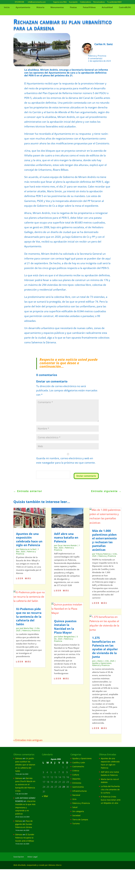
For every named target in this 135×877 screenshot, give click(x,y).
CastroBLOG (125, 7)
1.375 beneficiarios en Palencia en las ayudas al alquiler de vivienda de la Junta (105, 647)
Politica (40, 477)
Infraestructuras (79, 791)
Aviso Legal (32, 856)
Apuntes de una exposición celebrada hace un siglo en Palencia (29, 539)
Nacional (76, 795)
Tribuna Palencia (103, 554)
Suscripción (73, 2)
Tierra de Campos (80, 819)
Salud (74, 807)
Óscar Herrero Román (67, 545)
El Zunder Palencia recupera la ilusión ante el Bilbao (24, 837)
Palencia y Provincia (97, 55)
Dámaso (18, 758)
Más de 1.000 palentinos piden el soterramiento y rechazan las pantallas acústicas (104, 540)
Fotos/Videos (89, 7)
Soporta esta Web (60, 2)
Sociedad (76, 815)
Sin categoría (78, 811)
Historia (40, 7)
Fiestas (73, 7)
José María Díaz (26, 628)
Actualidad (107, 7)
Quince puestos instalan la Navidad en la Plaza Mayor (65, 626)
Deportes (76, 779)
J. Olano (99, 661)
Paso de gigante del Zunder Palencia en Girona (24, 824)
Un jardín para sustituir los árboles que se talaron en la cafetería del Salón (25, 764)
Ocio (74, 799)
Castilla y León (78, 762)
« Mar (45, 796)
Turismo (76, 823)
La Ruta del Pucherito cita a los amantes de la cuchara (110, 789)
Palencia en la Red (28, 549)
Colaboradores (85, 2)
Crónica (75, 770)
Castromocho (78, 766)
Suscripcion (18, 856)
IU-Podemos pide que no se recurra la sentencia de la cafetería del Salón (28, 616)
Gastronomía (78, 787)
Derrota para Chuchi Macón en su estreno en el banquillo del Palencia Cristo (25, 784)
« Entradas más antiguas (27, 740)
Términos (48, 477)
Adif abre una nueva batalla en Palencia (66, 537)
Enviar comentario (86, 475)
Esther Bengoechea (66, 636)
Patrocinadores (99, 2)
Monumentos (57, 7)
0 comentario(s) (95, 58)
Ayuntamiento (23, 7)
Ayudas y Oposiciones (101, 663)
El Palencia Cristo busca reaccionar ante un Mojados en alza (110, 799)
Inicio (6, 7)
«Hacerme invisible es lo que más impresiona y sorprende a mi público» (25, 807)
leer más (23, 578)
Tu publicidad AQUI (114, 2)
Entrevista (76, 783)
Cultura (75, 774)
